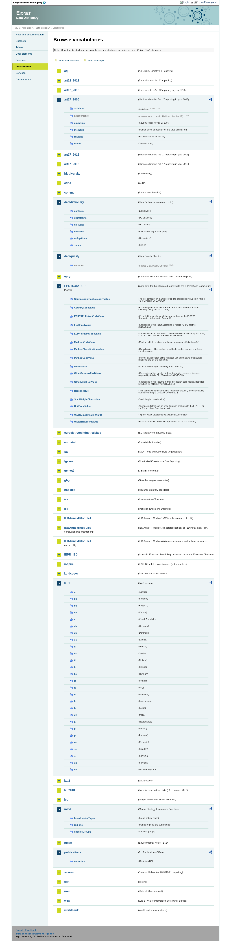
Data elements (24, 53)
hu (75, 674)
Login (186, 2)
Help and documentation (30, 34)
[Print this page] (193, 2)
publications (72, 852)
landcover (71, 573)
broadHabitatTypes (84, 818)
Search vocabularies (69, 60)
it (75, 687)
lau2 (67, 780)
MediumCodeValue (84, 342)
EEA (30, 2)
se (75, 749)
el (75, 646)
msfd (67, 809)
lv (75, 708)
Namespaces (23, 79)
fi (75, 660)
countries (79, 123)
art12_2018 (71, 90)
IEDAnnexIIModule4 (77, 541)
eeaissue (79, 231)
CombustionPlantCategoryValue (92, 299)
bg (75, 605)
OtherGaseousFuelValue (87, 373)
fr (75, 667)
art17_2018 (71, 164)
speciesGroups (82, 831)
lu (75, 701)
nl (75, 722)
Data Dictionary (43, 28)
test (66, 881)
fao (66, 451)
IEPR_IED (71, 554)
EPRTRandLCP (75, 286)
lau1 (67, 583)
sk (75, 763)
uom (67, 891)
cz (75, 619)
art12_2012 (71, 80)
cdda (67, 183)
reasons (78, 136)
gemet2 (69, 470)
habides (69, 489)
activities (79, 108)
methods (79, 129)
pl (75, 728)
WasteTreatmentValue (86, 421)
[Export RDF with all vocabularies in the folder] (210, 100)
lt (75, 694)
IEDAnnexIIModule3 (77, 527)
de (75, 626)
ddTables (79, 224)
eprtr (67, 276)
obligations (80, 238)
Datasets (21, 40)
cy (75, 612)
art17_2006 (71, 99)
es (75, 653)
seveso (69, 872)
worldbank (71, 910)
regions (78, 825)
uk (75, 769)
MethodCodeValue (84, 358)
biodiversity (72, 173)
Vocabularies (24, 66)
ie (75, 681)
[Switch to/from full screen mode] (197, 2)
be (75, 598)
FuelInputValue (82, 325)
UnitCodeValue (82, 406)
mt (75, 715)
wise (67, 900)
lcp (66, 799)
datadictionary (74, 202)
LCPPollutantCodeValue (87, 333)
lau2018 (69, 790)
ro (75, 742)
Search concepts (96, 60)
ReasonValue (81, 390)
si (75, 756)
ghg (67, 480)
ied (66, 508)
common (70, 192)
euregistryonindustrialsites (82, 432)
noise (68, 842)
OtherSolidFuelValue (85, 382)
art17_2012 (71, 154)
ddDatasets (80, 218)
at (75, 592)
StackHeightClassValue (87, 399)
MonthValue (80, 366)
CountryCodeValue (84, 307)
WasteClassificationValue (88, 414)
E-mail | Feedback (26, 930)
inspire (69, 564)
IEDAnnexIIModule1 (77, 518)
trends (77, 143)
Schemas (21, 60)
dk (75, 633)
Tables (19, 47)
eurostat (70, 442)
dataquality (71, 256)
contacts (79, 211)
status (77, 245)
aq (66, 70)
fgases (68, 461)
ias (66, 499)
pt (75, 735)
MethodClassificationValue (89, 349)
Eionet (30, 28)
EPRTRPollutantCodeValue (89, 316)
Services (20, 72)
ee (75, 639)
